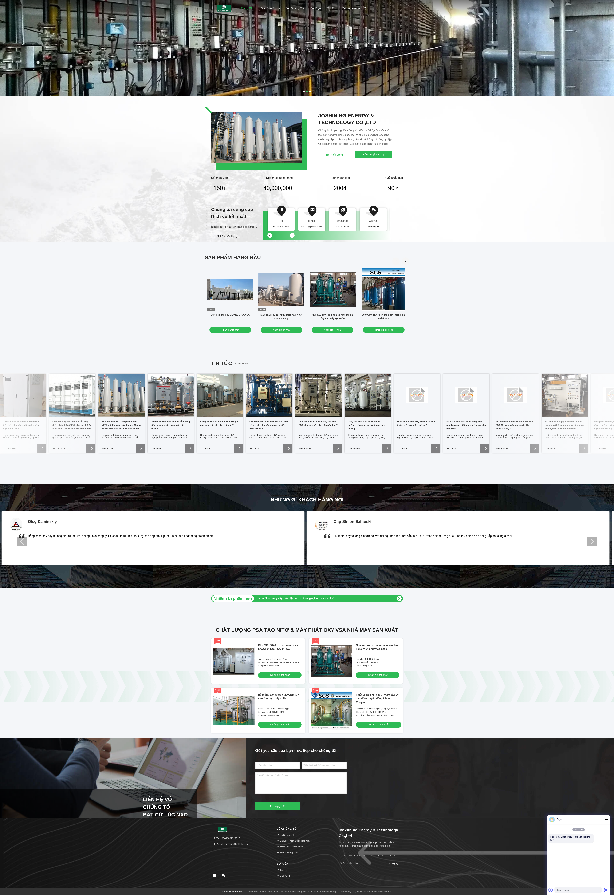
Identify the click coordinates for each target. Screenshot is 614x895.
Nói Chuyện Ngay (227, 236)
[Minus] (606, 819)
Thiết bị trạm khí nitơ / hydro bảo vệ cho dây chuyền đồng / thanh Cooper (377, 698)
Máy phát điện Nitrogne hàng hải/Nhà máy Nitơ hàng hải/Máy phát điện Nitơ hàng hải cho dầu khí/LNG (314, 598)
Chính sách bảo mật (232, 891)
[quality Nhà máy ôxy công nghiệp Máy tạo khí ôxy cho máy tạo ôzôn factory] (333, 289)
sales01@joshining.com (311, 227)
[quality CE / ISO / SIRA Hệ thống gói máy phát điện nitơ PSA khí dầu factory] (234, 661)
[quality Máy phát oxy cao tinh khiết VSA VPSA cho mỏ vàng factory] (281, 289)
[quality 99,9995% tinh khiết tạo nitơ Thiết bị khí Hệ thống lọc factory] (384, 289)
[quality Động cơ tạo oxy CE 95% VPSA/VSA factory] (230, 289)
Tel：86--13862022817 (228, 838)
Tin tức (332, 8)
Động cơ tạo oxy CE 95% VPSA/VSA (230, 314)
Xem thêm (242, 363)
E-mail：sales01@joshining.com (232, 844)
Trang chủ (247, 8)
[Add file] (550, 889)
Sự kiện (315, 8)
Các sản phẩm (270, 8)
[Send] (606, 889)
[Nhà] (224, 8)
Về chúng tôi (295, 8)
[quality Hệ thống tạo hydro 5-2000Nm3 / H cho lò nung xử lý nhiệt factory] (234, 710)
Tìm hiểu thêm (334, 154)
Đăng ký (394, 863)
